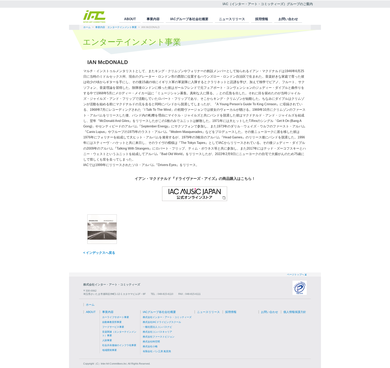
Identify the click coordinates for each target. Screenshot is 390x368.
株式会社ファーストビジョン (158, 336)
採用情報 (261, 19)
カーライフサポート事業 (115, 317)
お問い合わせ (288, 19)
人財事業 (107, 340)
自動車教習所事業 (112, 322)
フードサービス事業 (113, 327)
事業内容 (153, 19)
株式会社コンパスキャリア (157, 331)
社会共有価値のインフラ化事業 (119, 345)
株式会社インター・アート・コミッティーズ (167, 317)
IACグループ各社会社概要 (189, 19)
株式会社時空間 (151, 341)
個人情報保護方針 (294, 312)
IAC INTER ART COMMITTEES (94, 16)
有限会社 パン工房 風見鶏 (157, 351)
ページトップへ (295, 274)
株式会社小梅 (150, 346)
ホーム (87, 27)
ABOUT (130, 19)
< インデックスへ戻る (99, 252)
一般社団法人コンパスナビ (157, 327)
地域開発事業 (109, 350)
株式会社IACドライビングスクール (162, 322)
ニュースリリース (232, 19)
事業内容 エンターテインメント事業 (116, 27)
